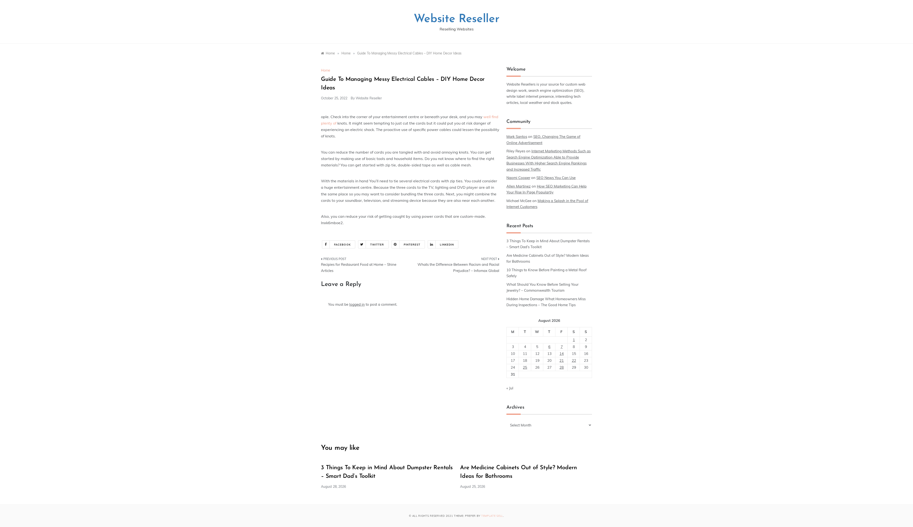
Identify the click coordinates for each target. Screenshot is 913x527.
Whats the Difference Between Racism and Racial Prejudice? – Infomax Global (458, 267)
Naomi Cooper (518, 177)
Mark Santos (516, 136)
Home (325, 70)
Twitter (377, 244)
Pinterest (412, 244)
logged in (357, 304)
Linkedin (447, 244)
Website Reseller (457, 19)
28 (561, 367)
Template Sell (492, 515)
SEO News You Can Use (556, 177)
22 (574, 360)
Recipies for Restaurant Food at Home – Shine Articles (358, 267)
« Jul (509, 388)
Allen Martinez (518, 186)
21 (561, 360)
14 (561, 353)
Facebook (342, 244)
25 (525, 367)
